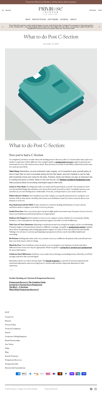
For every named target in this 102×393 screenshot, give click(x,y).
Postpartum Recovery (13, 360)
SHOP (27, 19)
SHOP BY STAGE (39, 19)
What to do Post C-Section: (37, 145)
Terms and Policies (51, 389)
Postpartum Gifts (11, 364)
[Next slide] (99, 27)
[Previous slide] (2, 27)
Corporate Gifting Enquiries (16, 337)
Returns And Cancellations (15, 368)
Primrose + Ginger (16, 389)
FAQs (7, 348)
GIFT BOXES (53, 19)
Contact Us (9, 317)
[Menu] (3, 10)
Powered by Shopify (31, 389)
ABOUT (73, 19)
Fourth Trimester (11, 356)
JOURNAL (64, 19)
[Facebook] (91, 389)
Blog (6, 352)
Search (7, 333)
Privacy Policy (10, 325)
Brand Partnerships (12, 340)
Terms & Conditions (13, 329)
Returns (8, 321)
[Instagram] (95, 389)
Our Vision (9, 344)
